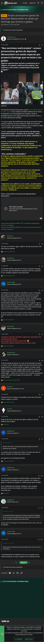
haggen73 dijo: (7, 543)
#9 (42, 439)
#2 (42, 244)
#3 (42, 266)
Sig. (22, 562)
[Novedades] (38, 3)
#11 (42, 508)
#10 (42, 475)
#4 (42, 290)
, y (11, 380)
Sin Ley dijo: (6, 442)
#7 (42, 394)
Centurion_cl (6, 24)
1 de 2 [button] (16, 562)
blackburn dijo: (7, 511)
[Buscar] (42, 3)
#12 (42, 539)
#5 (42, 334)
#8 (42, 417)
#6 (42, 360)
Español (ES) (5, 621)
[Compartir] (39, 45)
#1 (42, 45)
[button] (2, 3)
